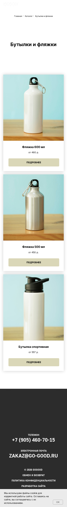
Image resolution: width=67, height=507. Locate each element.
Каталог (29, 16)
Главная (18, 16)
